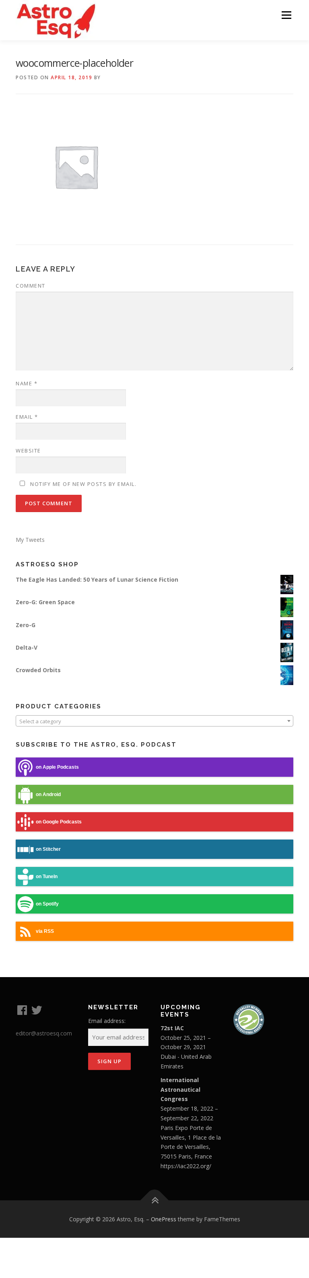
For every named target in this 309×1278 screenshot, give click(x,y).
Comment (30, 285)
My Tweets (30, 539)
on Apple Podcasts (57, 767)
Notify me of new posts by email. (83, 484)
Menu (286, 15)
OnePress (163, 1219)
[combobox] (154, 720)
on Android (48, 794)
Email (27, 416)
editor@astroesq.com (44, 1033)
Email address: (107, 1021)
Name (26, 383)
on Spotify (47, 904)
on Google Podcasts (59, 822)
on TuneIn (47, 876)
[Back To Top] (154, 1200)
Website (28, 450)
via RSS (45, 931)
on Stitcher (48, 849)
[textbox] (154, 721)
